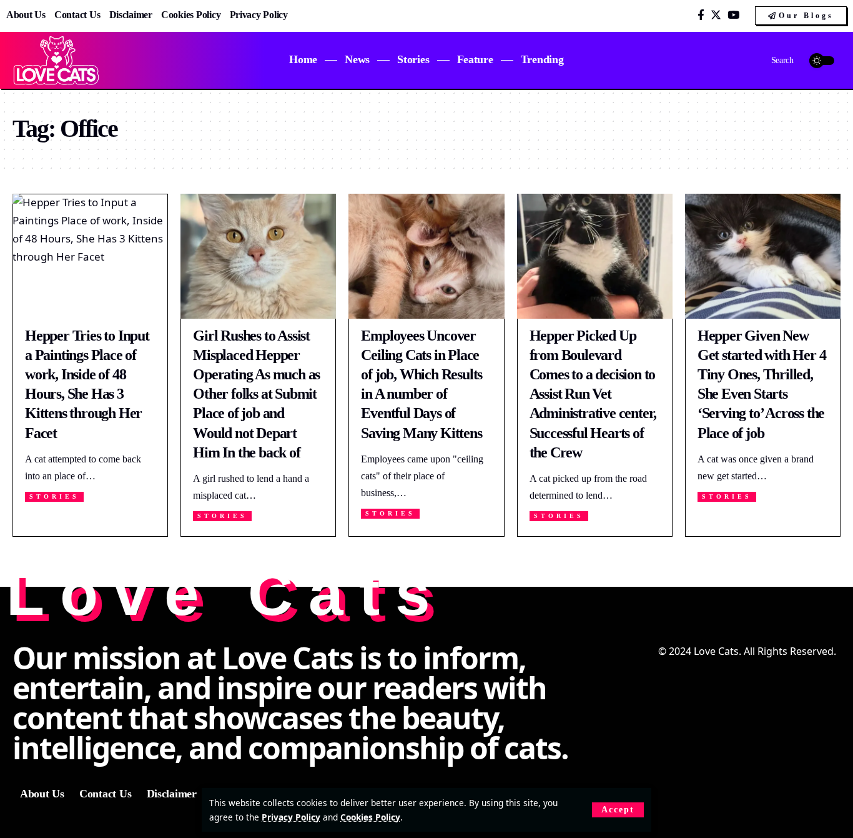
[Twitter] (716, 15)
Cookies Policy (370, 817)
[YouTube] (733, 15)
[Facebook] (701, 15)
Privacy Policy (291, 817)
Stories (54, 496)
